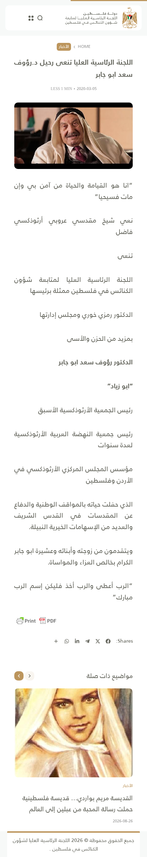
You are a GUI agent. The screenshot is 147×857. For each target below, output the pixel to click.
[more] (56, 641)
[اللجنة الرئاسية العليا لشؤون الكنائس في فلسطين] (101, 17)
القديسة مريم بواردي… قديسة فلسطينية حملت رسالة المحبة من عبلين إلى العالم (77, 803)
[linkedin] (77, 641)
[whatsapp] (66, 641)
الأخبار (64, 46)
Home (84, 47)
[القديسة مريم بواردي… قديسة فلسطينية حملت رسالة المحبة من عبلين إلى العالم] (73, 732)
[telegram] (87, 641)
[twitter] (97, 641)
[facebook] (108, 641)
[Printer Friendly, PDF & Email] (36, 621)
